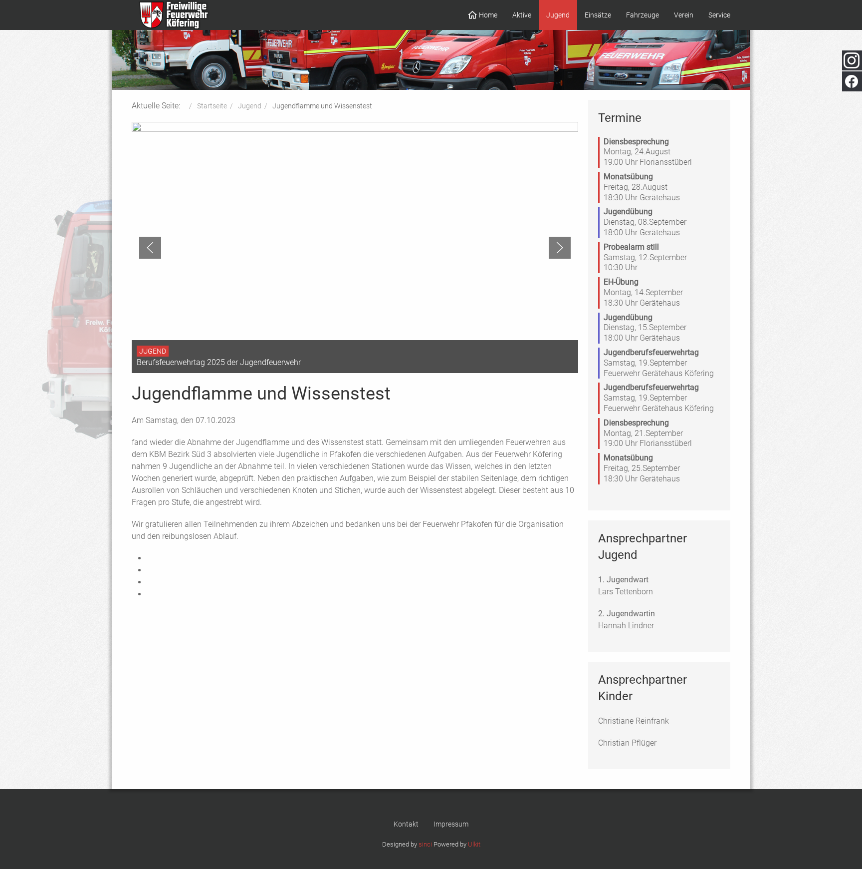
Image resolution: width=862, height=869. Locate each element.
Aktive (521, 15)
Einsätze (598, 15)
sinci (425, 844)
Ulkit (474, 844)
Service (719, 15)
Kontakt (406, 824)
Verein (683, 15)
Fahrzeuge (642, 15)
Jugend (558, 15)
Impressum (450, 824)
